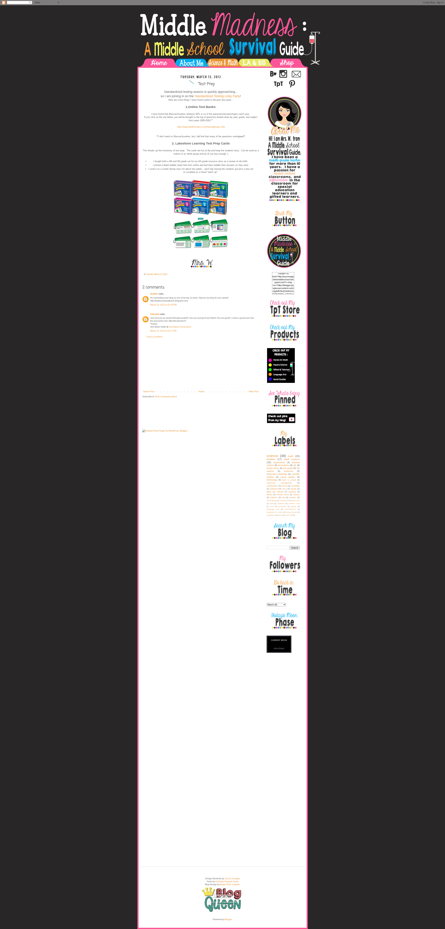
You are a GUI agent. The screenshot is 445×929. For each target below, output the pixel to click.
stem (280, 515)
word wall (288, 515)
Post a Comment (154, 337)
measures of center (274, 512)
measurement (290, 509)
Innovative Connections (180, 327)
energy (293, 489)
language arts (273, 509)
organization (279, 462)
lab (294, 465)
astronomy (295, 500)
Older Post (253, 391)
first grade (288, 468)
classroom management (279, 483)
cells (271, 503)
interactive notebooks (277, 474)
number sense (282, 494)
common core (294, 503)
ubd (283, 497)
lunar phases (279, 648)
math (290, 456)
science (272, 456)
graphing (292, 492)
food (272, 506)
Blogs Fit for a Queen (230, 884)
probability (295, 486)
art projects (283, 500)
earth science (292, 459)
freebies (271, 459)
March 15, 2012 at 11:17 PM (163, 331)
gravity (293, 506)
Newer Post (148, 391)
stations (296, 494)
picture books (291, 512)
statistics (273, 497)
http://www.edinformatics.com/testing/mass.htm (201, 127)
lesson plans (273, 468)
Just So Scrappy (232, 878)
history (269, 494)
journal (284, 486)
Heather (154, 294)
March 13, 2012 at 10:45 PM (163, 305)
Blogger (228, 919)
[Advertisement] (201, 364)
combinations (272, 486)
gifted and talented (275, 492)
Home (201, 391)
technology (272, 480)
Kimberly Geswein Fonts (226, 881)
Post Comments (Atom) (166, 396)
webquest (274, 489)
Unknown (154, 314)
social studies (288, 477)
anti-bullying (271, 500)
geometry (282, 506)
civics (284, 489)
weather (292, 497)
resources (288, 471)
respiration (271, 515)
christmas (281, 503)
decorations (283, 465)
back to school (289, 480)
